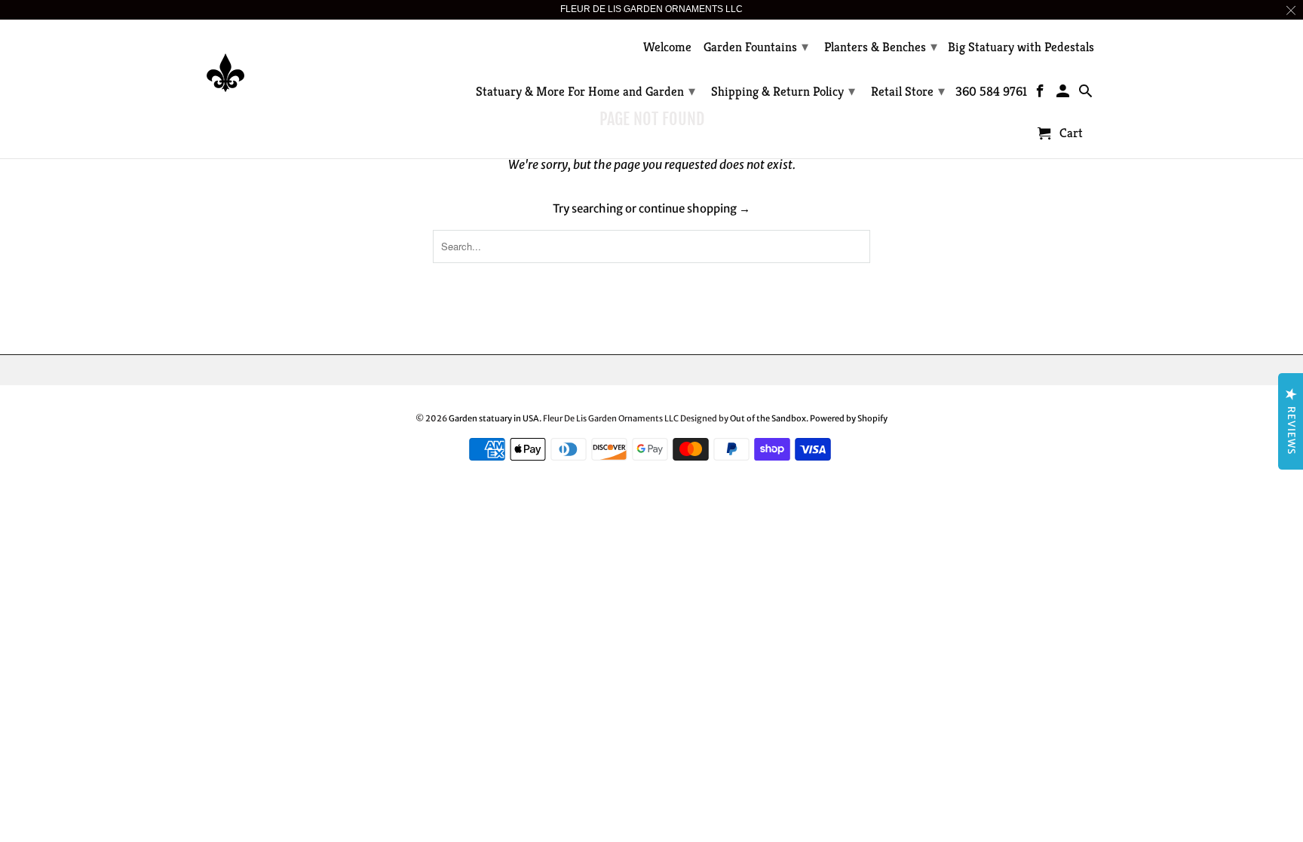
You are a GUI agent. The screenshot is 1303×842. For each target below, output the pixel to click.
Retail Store (908, 91)
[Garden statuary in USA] (312, 61)
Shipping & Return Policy (783, 91)
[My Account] (1064, 94)
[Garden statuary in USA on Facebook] (1042, 94)
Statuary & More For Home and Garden (585, 91)
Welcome (667, 47)
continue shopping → (694, 208)
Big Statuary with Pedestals (1021, 47)
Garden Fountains (756, 46)
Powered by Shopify (849, 418)
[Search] (1086, 94)
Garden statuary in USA (494, 418)
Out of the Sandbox (768, 418)
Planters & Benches (880, 46)
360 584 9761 (991, 92)
